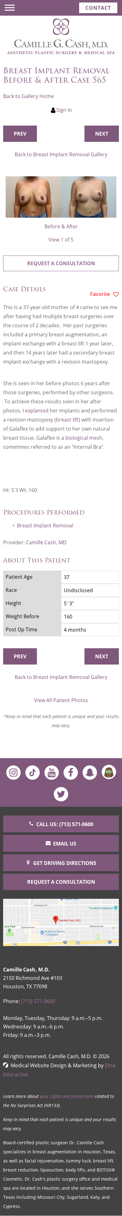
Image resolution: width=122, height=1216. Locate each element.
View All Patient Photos (61, 700)
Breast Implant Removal (45, 525)
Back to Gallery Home (28, 96)
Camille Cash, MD (46, 542)
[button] (20, 134)
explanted (37, 410)
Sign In (64, 109)
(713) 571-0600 (38, 1001)
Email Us (64, 843)
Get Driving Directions (64, 863)
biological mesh (83, 437)
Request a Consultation (61, 263)
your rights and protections (67, 1096)
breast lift (67, 419)
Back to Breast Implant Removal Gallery (61, 154)
